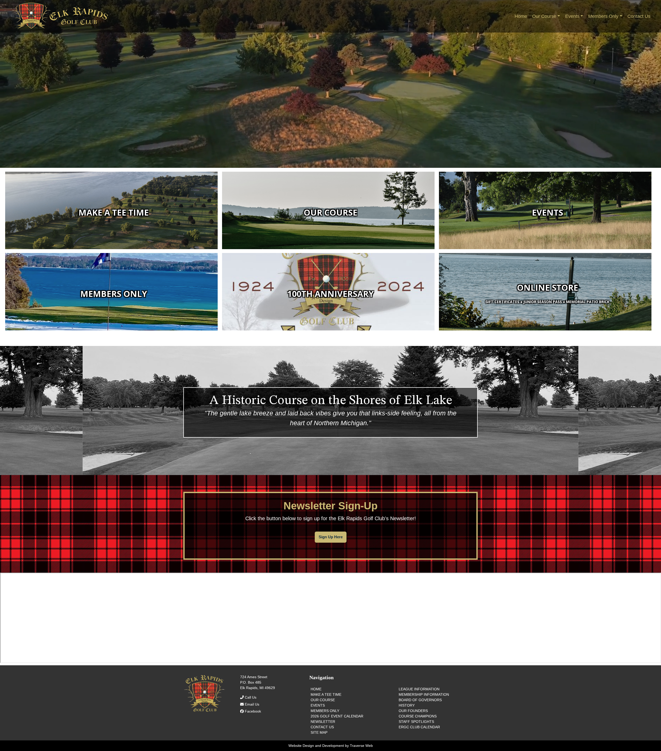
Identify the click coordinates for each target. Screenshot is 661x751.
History (407, 705)
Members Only (325, 711)
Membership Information (424, 694)
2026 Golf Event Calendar (337, 716)
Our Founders (413, 711)
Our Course (323, 700)
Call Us (250, 697)
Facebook (252, 711)
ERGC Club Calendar (419, 727)
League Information (419, 689)
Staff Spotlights (416, 722)
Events (318, 705)
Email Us (251, 704)
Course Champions (418, 716)
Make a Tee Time (326, 694)
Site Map (319, 732)
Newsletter (323, 722)
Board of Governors (420, 700)
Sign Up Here (331, 537)
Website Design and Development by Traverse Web (330, 746)
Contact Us (322, 727)
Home (316, 689)
